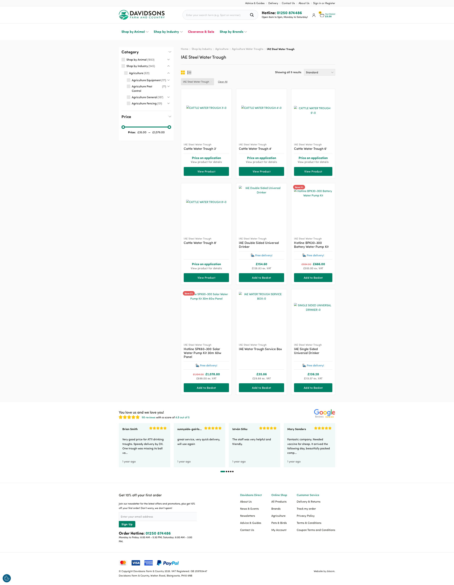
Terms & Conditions (309, 523)
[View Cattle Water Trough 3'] (206, 114)
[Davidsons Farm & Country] (142, 15)
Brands (276, 508)
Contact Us (288, 3)
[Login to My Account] (314, 15)
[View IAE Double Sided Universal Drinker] (261, 208)
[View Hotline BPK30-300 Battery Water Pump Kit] (313, 208)
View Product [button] (206, 171)
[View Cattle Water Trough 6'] (313, 114)
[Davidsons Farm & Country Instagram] (332, 562)
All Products (279, 501)
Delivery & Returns (308, 501)
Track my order (306, 508)
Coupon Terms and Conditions (316, 530)
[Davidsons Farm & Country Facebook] (314, 562)
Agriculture (221, 49)
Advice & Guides (255, 3)
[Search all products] (252, 15)
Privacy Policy (306, 515)
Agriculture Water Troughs (247, 49)
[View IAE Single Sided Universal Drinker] (313, 314)
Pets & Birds (279, 523)
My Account (278, 530)
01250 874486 (289, 12)
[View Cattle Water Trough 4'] (261, 114)
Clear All (222, 81)
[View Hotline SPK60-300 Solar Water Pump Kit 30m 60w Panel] (206, 314)
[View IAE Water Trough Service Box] (261, 314)
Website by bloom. (324, 571)
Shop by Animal (133, 31)
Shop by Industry (166, 31)
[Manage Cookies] (7, 578)
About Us (304, 3)
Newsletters (247, 515)
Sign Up (127, 524)
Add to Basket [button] (261, 277)
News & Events (249, 508)
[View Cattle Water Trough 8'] (206, 208)
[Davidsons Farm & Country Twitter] (323, 562)
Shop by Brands (231, 31)
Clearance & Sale (201, 31)
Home (184, 49)
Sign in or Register (324, 3)
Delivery (273, 3)
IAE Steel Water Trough (196, 81)
